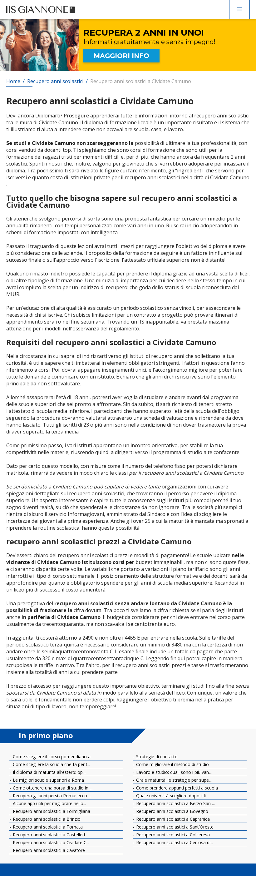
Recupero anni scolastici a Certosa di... (174, 842)
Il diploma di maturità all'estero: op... (49, 772)
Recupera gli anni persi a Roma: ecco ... (51, 796)
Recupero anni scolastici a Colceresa (172, 835)
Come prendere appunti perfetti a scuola (176, 788)
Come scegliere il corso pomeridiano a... (52, 757)
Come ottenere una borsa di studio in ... (52, 788)
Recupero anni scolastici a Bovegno (171, 811)
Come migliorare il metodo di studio (172, 764)
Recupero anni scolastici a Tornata (47, 827)
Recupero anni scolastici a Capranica (172, 819)
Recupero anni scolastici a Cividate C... (50, 842)
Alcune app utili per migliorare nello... (49, 803)
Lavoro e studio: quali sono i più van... (173, 772)
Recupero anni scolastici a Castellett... (50, 835)
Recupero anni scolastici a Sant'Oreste (174, 827)
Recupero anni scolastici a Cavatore (48, 850)
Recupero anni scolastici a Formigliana (51, 811)
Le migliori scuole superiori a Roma (48, 780)
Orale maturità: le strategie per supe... (173, 780)
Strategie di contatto (156, 757)
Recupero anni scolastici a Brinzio (46, 819)
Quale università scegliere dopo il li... (172, 796)
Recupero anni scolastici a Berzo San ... (175, 803)
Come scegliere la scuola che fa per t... (51, 764)
